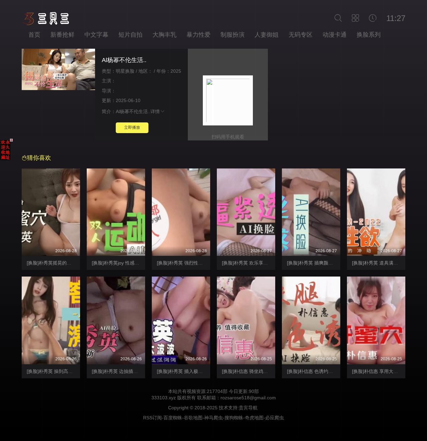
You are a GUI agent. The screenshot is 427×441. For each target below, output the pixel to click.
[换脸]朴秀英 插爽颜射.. (311, 263)
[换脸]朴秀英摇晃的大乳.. (53, 263)
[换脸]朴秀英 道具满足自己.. (381, 263)
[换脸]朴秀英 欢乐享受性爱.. (251, 263)
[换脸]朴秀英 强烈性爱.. (181, 263)
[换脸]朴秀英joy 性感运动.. (119, 263)
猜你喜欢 (39, 157)
